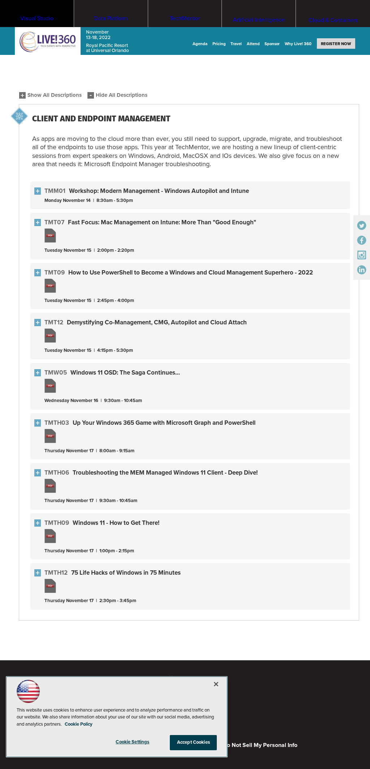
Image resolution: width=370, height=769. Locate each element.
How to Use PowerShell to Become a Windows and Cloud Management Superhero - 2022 (190, 272)
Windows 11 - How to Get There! (116, 523)
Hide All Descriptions (121, 95)
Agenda (200, 44)
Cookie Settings (132, 742)
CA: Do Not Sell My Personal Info (254, 745)
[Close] (216, 684)
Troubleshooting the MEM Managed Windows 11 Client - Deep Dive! (165, 472)
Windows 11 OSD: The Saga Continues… (125, 372)
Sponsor (272, 44)
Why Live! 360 (298, 44)
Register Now (336, 44)
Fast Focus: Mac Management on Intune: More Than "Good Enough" (162, 222)
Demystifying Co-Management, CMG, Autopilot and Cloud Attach (157, 322)
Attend (253, 44)
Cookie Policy (78, 724)
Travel (236, 44)
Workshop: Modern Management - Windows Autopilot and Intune (159, 191)
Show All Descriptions (54, 95)
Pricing (219, 44)
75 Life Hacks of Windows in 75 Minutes (126, 572)
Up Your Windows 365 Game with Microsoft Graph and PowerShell (164, 423)
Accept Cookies (193, 742)
